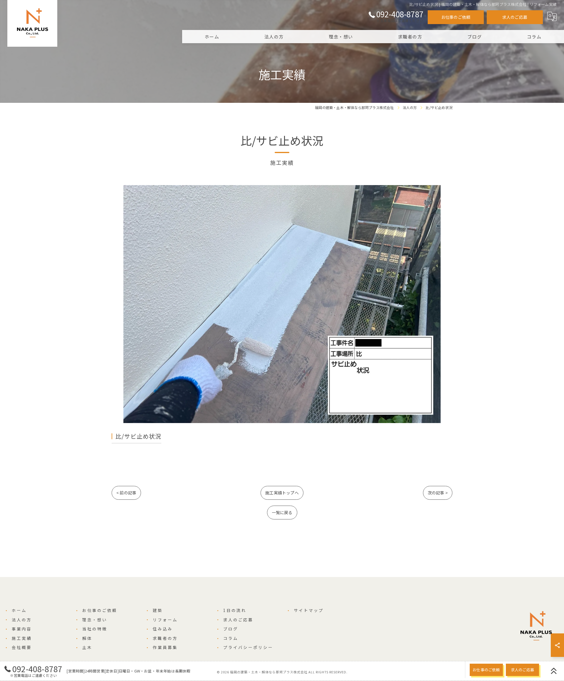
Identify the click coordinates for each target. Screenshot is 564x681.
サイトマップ (309, 610)
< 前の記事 (126, 493)
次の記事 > (438, 493)
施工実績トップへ (282, 493)
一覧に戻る (282, 512)
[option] (282, 304)
